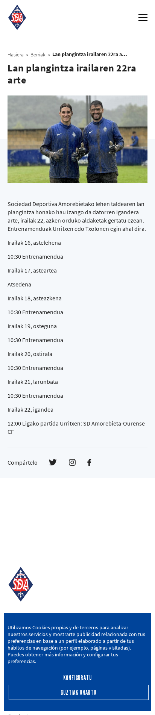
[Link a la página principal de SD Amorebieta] (17, 17)
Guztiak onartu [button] (78, 693)
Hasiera (16, 54)
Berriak (38, 54)
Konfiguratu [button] (77, 678)
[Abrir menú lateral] (142, 17)
